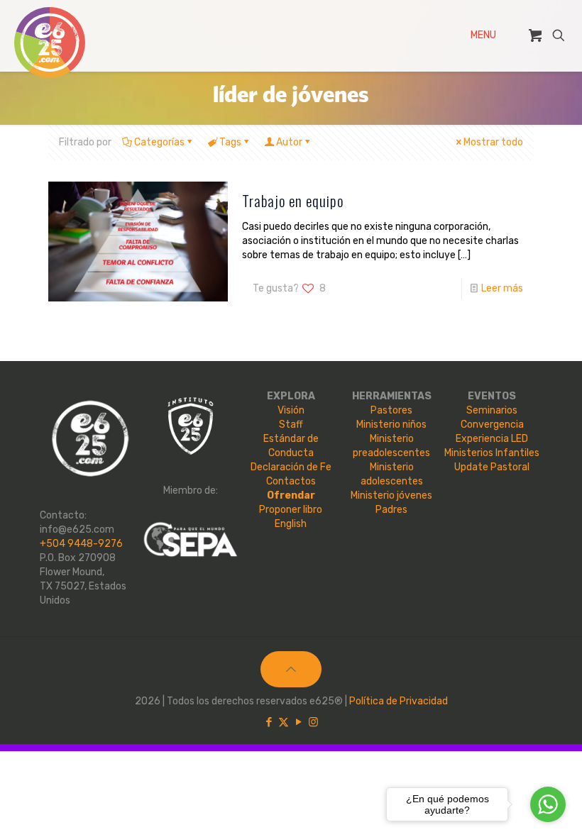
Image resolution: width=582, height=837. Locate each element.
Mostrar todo (493, 142)
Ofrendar (291, 495)
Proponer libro (290, 510)
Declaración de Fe (291, 467)
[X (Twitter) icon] (283, 722)
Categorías (159, 142)
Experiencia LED (492, 439)
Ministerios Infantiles (491, 453)
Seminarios (491, 410)
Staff (291, 424)
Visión (291, 410)
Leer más (502, 288)
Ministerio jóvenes (391, 495)
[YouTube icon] (298, 722)
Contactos (291, 481)
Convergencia (492, 424)
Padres (391, 510)
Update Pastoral (491, 467)
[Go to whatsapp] (548, 804)
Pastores (391, 410)
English (291, 524)
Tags (230, 142)
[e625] (49, 42)
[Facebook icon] (268, 722)
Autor (289, 142)
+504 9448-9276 (81, 544)
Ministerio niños (391, 424)
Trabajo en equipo (293, 200)
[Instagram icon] (313, 722)
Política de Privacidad (398, 701)
